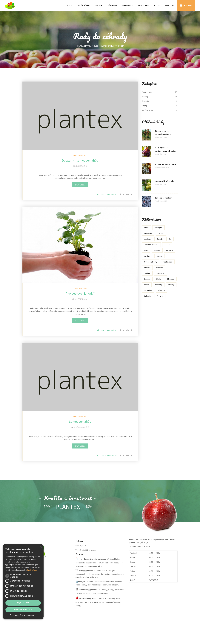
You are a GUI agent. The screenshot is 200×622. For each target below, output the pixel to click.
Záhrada (112, 5)
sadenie (159, 267)
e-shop (188, 5)
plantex (147, 267)
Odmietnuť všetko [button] (23, 610)
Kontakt (169, 5)
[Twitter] (124, 194)
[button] (23, 615)
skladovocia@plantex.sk (90, 598)
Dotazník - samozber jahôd (80, 160)
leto (146, 250)
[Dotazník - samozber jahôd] (80, 115)
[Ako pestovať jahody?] (80, 244)
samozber (160, 273)
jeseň (167, 244)
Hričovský (148, 233)
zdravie (160, 296)
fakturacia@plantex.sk (89, 589)
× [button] (40, 547)
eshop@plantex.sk (87, 570)
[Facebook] (120, 194)
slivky (158, 279)
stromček (148, 290)
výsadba (161, 290)
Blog (156, 5)
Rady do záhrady (108, 46)
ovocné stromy (150, 262)
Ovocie (98, 5)
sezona (147, 279)
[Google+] (127, 194)
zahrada (147, 296)
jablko (161, 233)
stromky (158, 284)
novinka (169, 250)
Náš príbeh (84, 5)
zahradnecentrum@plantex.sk (92, 559)
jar (170, 239)
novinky (147, 256)
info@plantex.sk (85, 581)
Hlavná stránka (84, 46)
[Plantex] (46, 551)
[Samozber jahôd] (80, 377)
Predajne (127, 5)
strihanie (170, 279)
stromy (171, 284)
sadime (147, 273)
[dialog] (23, 581)
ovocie (159, 256)
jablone (147, 239)
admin (84, 166)
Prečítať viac (32, 570)
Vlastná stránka (80, 156)
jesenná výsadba (151, 244)
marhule (157, 250)
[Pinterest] (131, 194)
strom (146, 284)
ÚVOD (69, 5)
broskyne (158, 227)
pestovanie (167, 262)
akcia (146, 227)
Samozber (143, 5)
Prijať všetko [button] (23, 603)
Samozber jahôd (80, 421)
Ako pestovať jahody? (80, 293)
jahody (160, 239)
